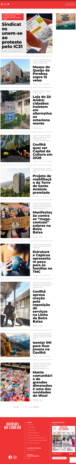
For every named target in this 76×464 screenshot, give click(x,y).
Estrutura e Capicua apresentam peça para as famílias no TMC (42, 262)
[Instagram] (15, 457)
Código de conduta (33, 435)
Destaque (36, 139)
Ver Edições (30, 450)
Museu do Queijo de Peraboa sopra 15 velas (41, 73)
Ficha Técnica (31, 430)
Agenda (48, 59)
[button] (4, 4)
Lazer (35, 247)
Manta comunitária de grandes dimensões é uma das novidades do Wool (42, 384)
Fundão (42, 286)
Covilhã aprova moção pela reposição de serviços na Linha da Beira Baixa (41, 306)
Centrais (36, 137)
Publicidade (31, 427)
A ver (34, 59)
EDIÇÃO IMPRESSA (58, 422)
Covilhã (35, 61)
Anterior (16, 407)
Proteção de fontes (33, 443)
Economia (49, 170)
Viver (45, 63)
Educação (48, 61)
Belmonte (36, 284)
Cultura (41, 61)
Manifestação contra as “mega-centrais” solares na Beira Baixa (42, 222)
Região (35, 63)
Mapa (28, 458)
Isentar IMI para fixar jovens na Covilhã (42, 347)
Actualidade (41, 59)
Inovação (36, 140)
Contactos (30, 425)
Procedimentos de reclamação (37, 440)
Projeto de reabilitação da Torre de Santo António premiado (42, 184)
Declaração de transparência (36, 438)
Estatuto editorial (32, 432)
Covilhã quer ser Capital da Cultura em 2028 (42, 151)
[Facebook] (10, 457)
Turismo (40, 63)
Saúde (35, 208)
